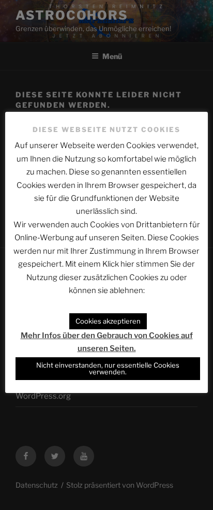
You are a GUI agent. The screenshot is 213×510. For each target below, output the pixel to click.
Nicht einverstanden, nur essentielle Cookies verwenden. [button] (107, 368)
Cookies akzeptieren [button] (108, 321)
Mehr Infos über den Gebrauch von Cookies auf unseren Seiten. (107, 342)
